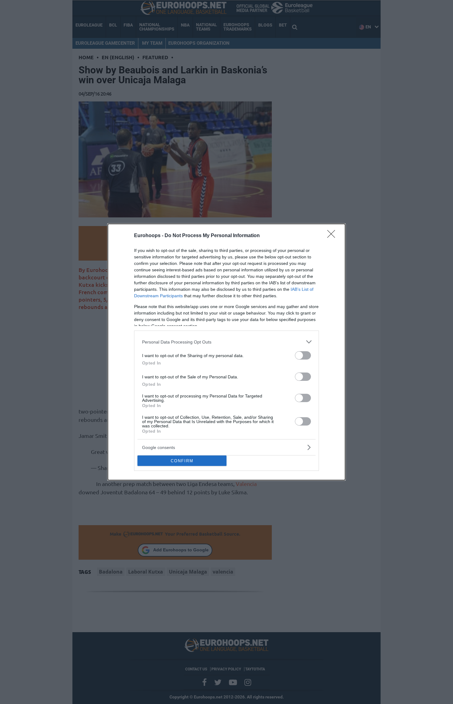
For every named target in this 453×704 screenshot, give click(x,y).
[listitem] (226, 342)
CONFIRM (182, 461)
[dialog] (226, 352)
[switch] (303, 355)
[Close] (333, 236)
